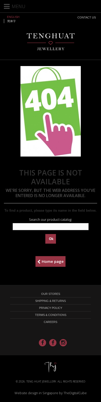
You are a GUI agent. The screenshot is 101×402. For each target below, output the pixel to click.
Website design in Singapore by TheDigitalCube (51, 393)
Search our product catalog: (50, 219)
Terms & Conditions (50, 314)
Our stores (50, 293)
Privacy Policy (50, 307)
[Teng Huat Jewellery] (51, 41)
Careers (50, 321)
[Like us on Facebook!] (42, 342)
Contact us (86, 17)
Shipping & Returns (50, 300)
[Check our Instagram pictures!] (63, 342)
